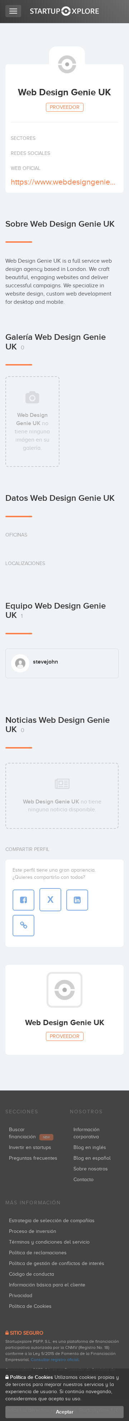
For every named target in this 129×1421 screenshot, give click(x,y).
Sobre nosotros (90, 1168)
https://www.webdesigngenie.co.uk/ (63, 181)
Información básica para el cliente (47, 1285)
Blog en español (92, 1158)
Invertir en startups (30, 1147)
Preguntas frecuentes (33, 1158)
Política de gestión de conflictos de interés (56, 1263)
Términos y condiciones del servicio (49, 1242)
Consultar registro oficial (54, 1359)
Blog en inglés (89, 1147)
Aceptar (64, 1412)
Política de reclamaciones (38, 1252)
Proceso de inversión (32, 1231)
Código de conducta (31, 1274)
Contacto (83, 1179)
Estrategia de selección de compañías (52, 1220)
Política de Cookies (30, 1306)
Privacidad (20, 1295)
